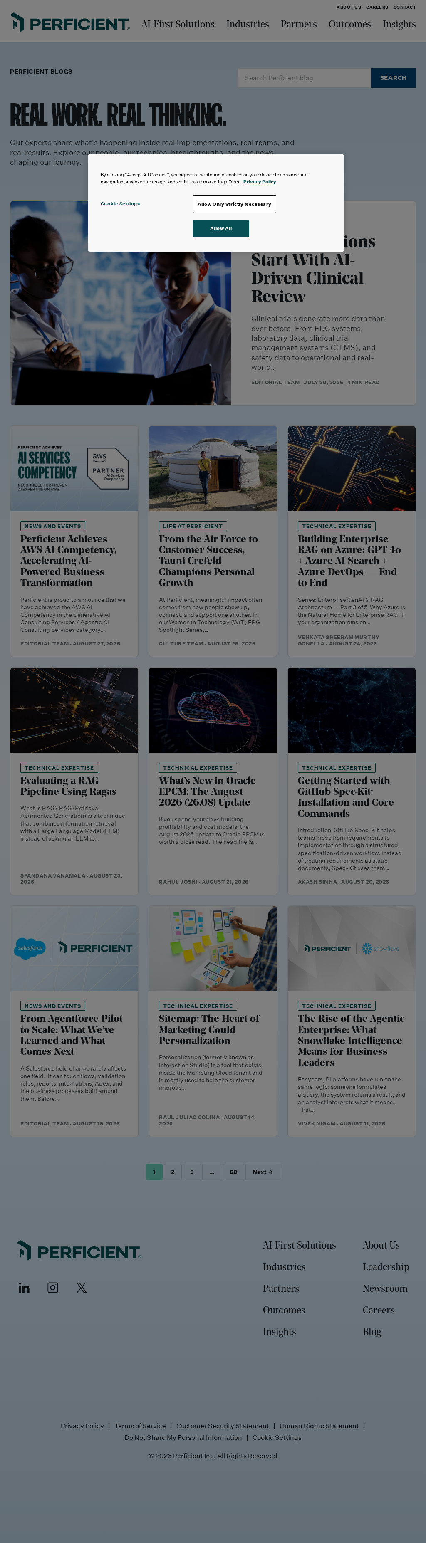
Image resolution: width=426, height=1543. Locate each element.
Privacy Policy (259, 181)
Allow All (221, 228)
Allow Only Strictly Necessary (235, 204)
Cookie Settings (120, 203)
